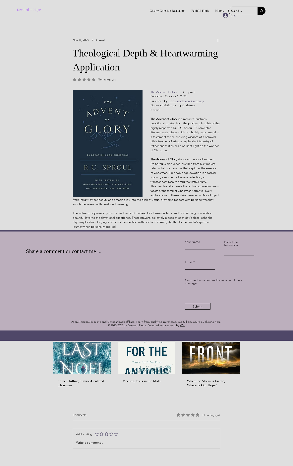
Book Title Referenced (231, 243)
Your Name (192, 241)
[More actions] (217, 40)
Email (189, 262)
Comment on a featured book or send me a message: (213, 282)
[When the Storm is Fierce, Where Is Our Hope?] (211, 358)
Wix (182, 325)
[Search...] (261, 11)
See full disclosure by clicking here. (199, 322)
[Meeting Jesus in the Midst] (147, 358)
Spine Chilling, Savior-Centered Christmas (81, 383)
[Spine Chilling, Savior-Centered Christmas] (82, 358)
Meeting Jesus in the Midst (141, 381)
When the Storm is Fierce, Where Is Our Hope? (206, 383)
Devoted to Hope (29, 10)
